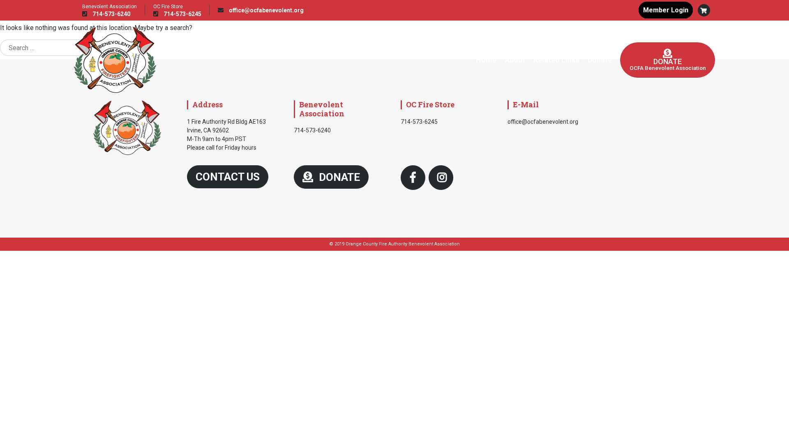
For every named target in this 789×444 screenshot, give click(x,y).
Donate (600, 60)
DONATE (338, 177)
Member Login (665, 10)
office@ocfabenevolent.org (266, 10)
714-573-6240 (110, 14)
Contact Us (228, 177)
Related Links (556, 60)
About (515, 60)
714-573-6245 (181, 14)
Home (486, 60)
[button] (704, 10)
